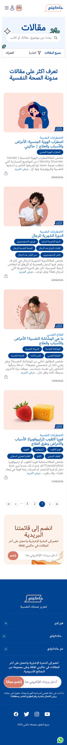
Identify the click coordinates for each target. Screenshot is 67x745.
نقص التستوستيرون (51, 255)
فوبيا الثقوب (55, 449)
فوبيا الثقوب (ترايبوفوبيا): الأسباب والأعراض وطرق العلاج (39, 441)
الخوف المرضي (54, 456)
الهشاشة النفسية (52, 349)
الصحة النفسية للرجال (23, 248)
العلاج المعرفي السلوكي (20, 456)
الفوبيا (26, 449)
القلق (39, 456)
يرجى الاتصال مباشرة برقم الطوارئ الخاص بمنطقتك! (34, 696)
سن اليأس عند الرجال (27, 255)
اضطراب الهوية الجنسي (50, 152)
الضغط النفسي (53, 355)
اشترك (10, 53)
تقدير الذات (36, 355)
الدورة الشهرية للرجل (51, 241)
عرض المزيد (21, 169)
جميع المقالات (52, 53)
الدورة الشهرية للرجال (47, 236)
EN (19, 8)
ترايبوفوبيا (39, 449)
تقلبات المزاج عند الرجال (49, 248)
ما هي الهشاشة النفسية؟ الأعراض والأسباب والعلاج (38, 341)
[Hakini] (53, 9)
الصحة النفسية (17, 355)
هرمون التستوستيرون (26, 241)
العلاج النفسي (55, 334)
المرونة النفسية (32, 349)
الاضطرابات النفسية (51, 138)
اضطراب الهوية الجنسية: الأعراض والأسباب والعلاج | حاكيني (39, 144)
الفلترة (33, 53)
